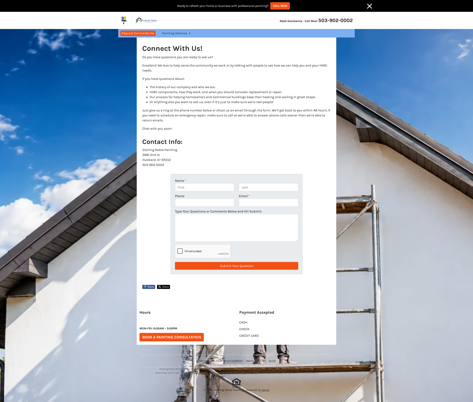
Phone (179, 196)
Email (244, 196)
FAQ (218, 361)
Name (180, 181)
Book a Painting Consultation (171, 337)
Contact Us (205, 361)
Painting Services (174, 33)
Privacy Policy (256, 361)
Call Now (280, 6)
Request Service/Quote (138, 33)
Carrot (265, 390)
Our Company (233, 361)
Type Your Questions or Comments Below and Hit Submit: (218, 211)
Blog (272, 361)
